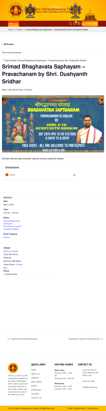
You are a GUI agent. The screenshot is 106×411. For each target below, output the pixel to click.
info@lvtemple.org (89, 387)
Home (33, 370)
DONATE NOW (91, 24)
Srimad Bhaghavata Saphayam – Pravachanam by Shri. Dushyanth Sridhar (12, 225)
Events (34, 386)
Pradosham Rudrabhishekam (23, 338)
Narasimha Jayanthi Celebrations (84, 338)
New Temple (36, 382)
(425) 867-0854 (88, 381)
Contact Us (36, 398)
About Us (35, 374)
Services (35, 378)
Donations (36, 390)
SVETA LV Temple (10, 251)
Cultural (6, 237)
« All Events (8, 44)
